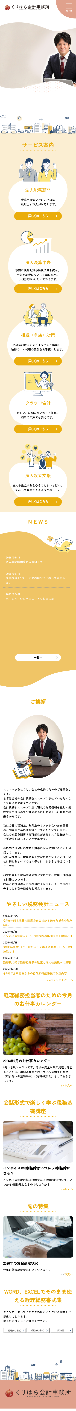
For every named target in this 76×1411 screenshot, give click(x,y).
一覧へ (38, 657)
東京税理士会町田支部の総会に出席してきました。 (35, 580)
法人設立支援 (38, 475)
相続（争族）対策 (38, 335)
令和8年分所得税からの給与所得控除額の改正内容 (35, 973)
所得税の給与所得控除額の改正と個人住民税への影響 (37, 962)
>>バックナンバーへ (60, 980)
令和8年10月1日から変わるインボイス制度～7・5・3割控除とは (37, 949)
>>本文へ (67, 1085)
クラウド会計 (38, 403)
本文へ (68, 1274)
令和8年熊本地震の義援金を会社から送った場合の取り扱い (37, 922)
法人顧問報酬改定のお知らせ (24, 562)
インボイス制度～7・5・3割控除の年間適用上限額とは (37, 936)
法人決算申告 (38, 262)
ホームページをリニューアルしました (30, 598)
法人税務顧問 (38, 190)
